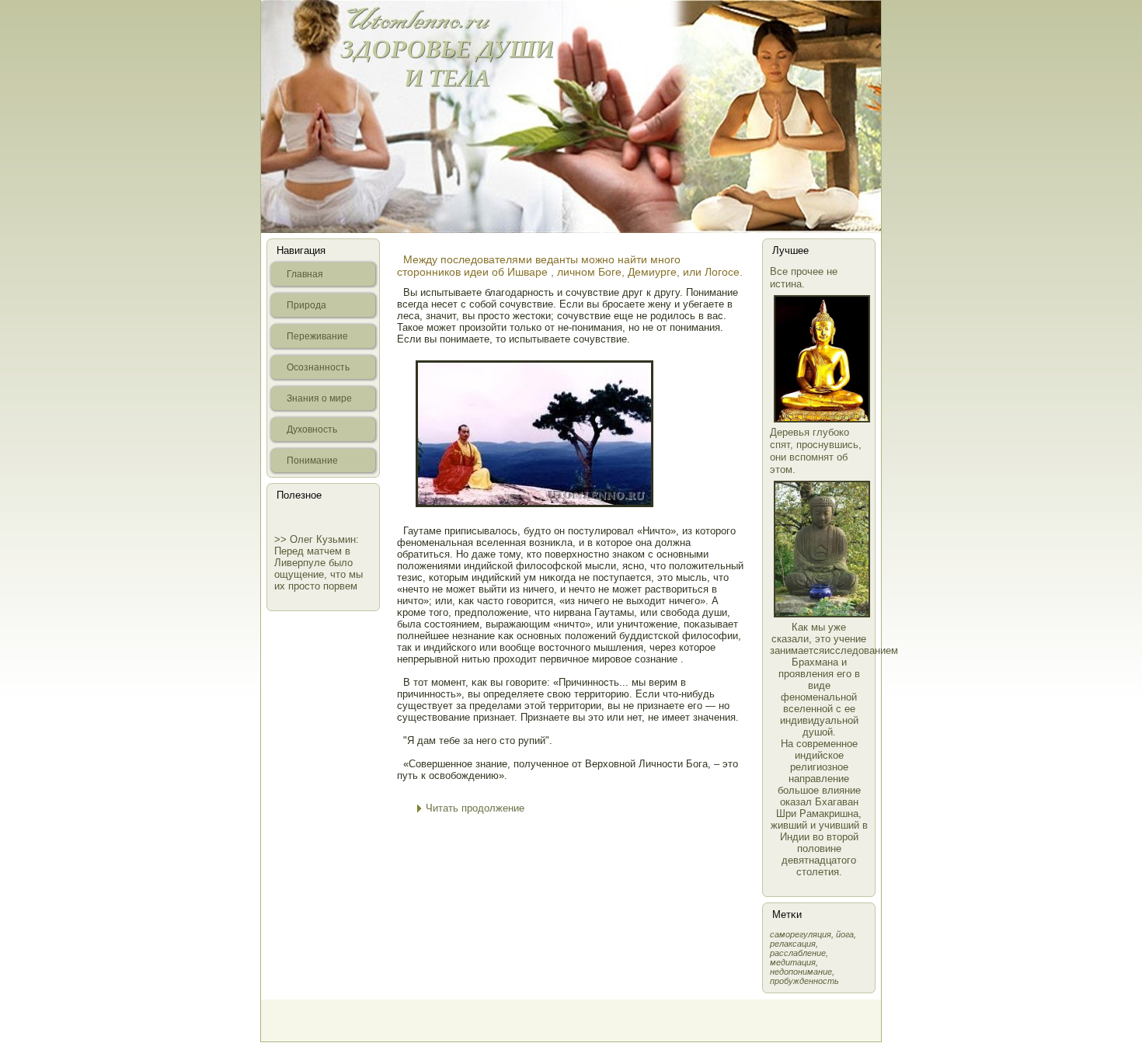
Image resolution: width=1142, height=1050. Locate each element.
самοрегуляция (800, 934)
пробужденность (804, 981)
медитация (793, 962)
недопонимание (801, 971)
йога (845, 934)
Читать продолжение (475, 808)
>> (282, 539)
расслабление (798, 953)
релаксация (793, 943)
